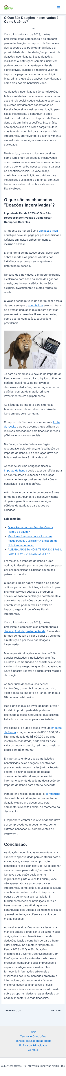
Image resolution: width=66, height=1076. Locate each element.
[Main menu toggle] (58, 7)
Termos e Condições (33, 1036)
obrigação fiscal (48, 230)
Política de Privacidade (33, 1045)
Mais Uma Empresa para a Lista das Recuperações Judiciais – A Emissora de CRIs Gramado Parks (32, 541)
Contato (33, 1049)
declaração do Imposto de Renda (24, 631)
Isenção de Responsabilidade (33, 1041)
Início (33, 1032)
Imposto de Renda (15, 470)
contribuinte (35, 305)
